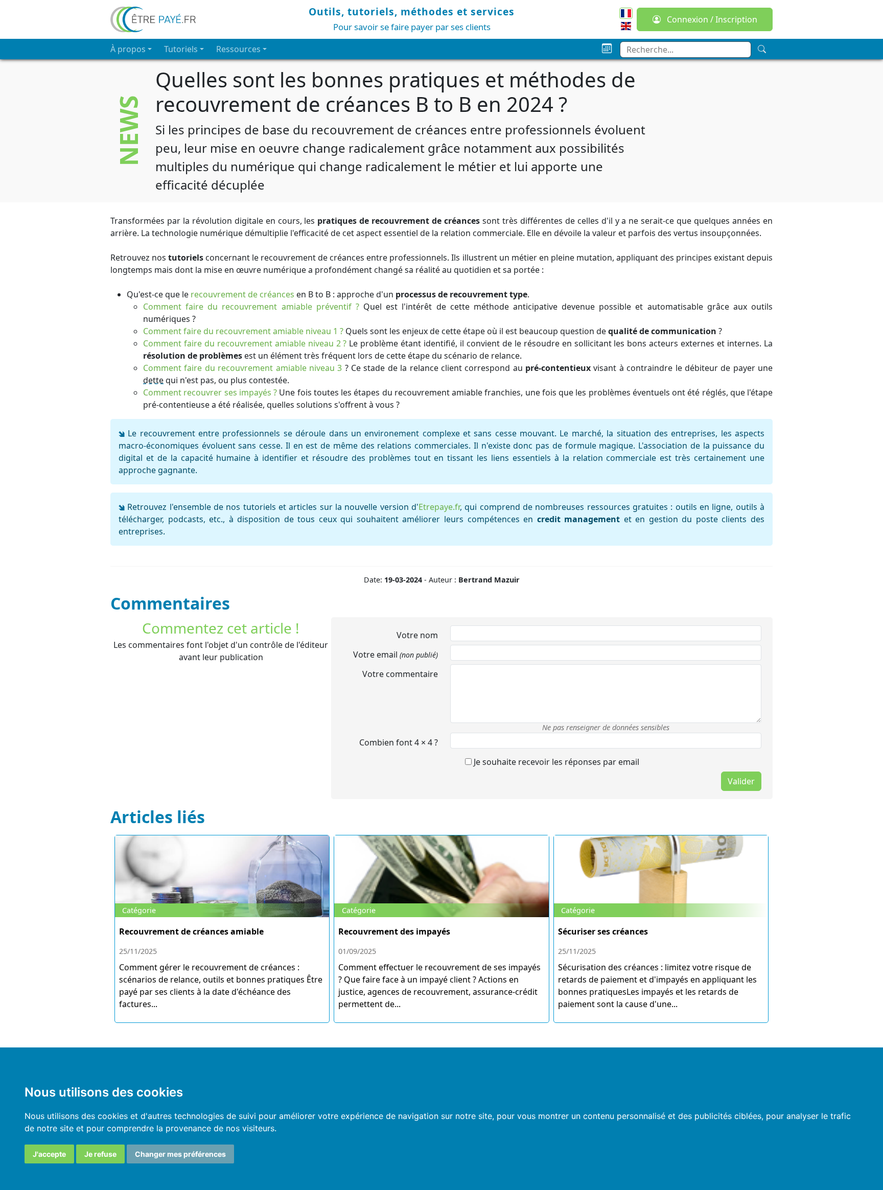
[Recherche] (762, 49)
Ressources (238, 49)
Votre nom (417, 635)
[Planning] (607, 48)
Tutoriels (181, 49)
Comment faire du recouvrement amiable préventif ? (251, 306)
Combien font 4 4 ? (398, 742)
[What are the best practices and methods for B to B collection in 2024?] (626, 25)
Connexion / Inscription (711, 19)
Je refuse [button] (100, 1154)
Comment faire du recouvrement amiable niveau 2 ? (244, 343)
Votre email (395, 654)
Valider (741, 781)
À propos (128, 49)
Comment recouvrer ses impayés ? (210, 392)
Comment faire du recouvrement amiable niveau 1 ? (243, 331)
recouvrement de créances (242, 294)
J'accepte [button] (49, 1154)
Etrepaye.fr (439, 506)
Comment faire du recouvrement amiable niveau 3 (242, 368)
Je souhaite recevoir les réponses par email (555, 761)
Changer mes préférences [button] (180, 1154)
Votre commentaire (400, 674)
